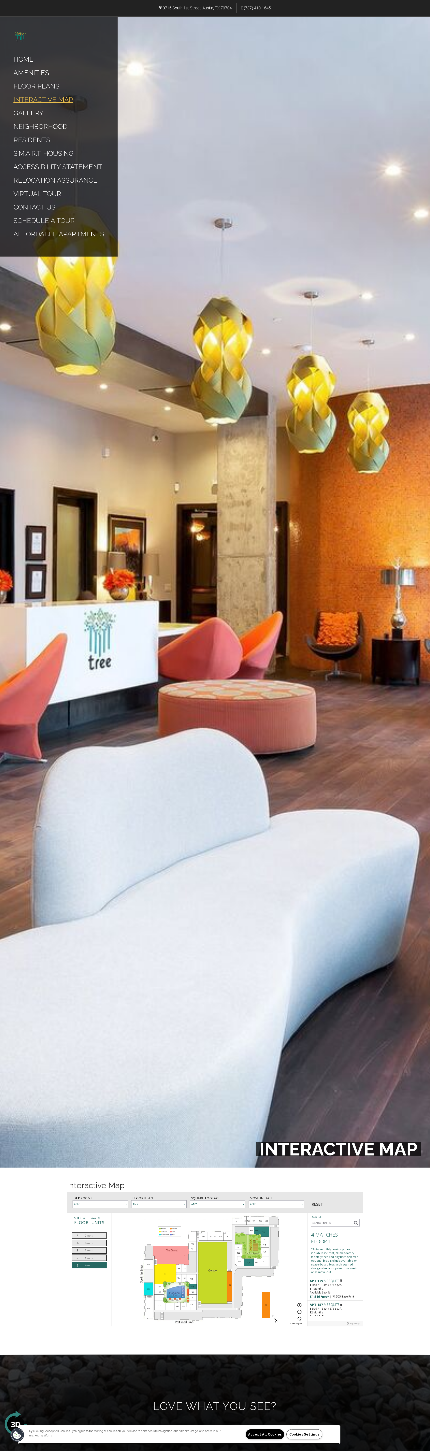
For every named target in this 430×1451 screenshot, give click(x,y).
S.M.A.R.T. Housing (43, 153)
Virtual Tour (37, 194)
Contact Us (34, 207)
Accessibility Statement (57, 167)
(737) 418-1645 (257, 8)
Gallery (28, 113)
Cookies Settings (304, 1434)
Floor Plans (36, 86)
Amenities (31, 73)
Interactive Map (43, 100)
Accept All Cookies (265, 1434)
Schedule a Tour (44, 221)
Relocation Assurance (55, 180)
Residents (31, 140)
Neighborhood (40, 126)
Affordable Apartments (58, 234)
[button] (17, 1435)
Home (23, 59)
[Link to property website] (20, 37)
